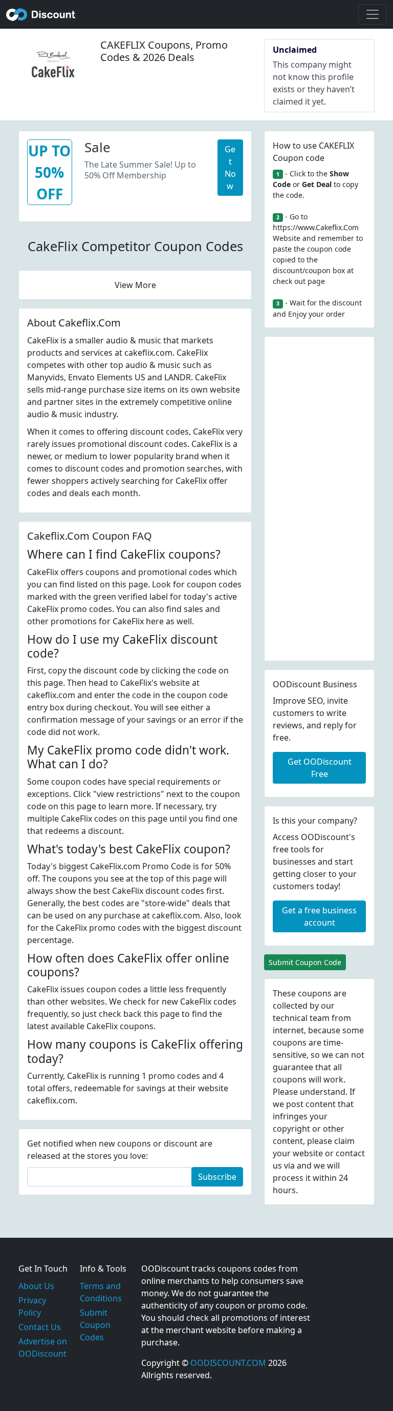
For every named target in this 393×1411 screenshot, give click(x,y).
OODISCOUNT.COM (228, 1362)
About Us (36, 1286)
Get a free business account (319, 916)
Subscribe (217, 1176)
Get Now (230, 168)
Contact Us (39, 1327)
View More (135, 285)
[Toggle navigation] (372, 14)
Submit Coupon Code (305, 962)
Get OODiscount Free (320, 768)
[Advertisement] (319, 498)
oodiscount (41, 14)
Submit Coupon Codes (95, 1325)
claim (344, 1141)
